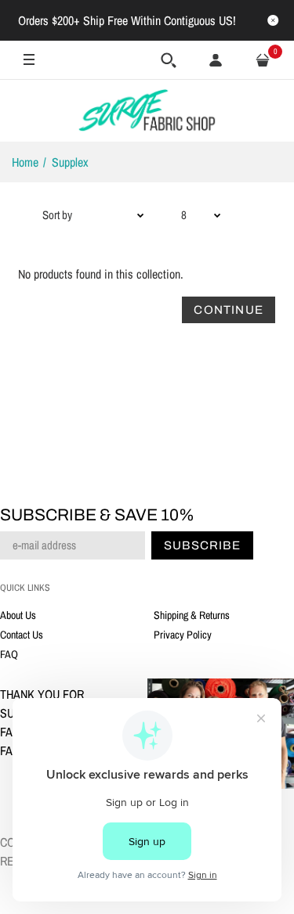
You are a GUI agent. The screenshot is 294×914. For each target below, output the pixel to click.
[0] (262, 60)
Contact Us (21, 635)
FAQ (9, 654)
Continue (228, 310)
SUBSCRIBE (202, 545)
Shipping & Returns (192, 615)
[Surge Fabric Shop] (147, 110)
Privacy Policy (183, 635)
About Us (18, 615)
